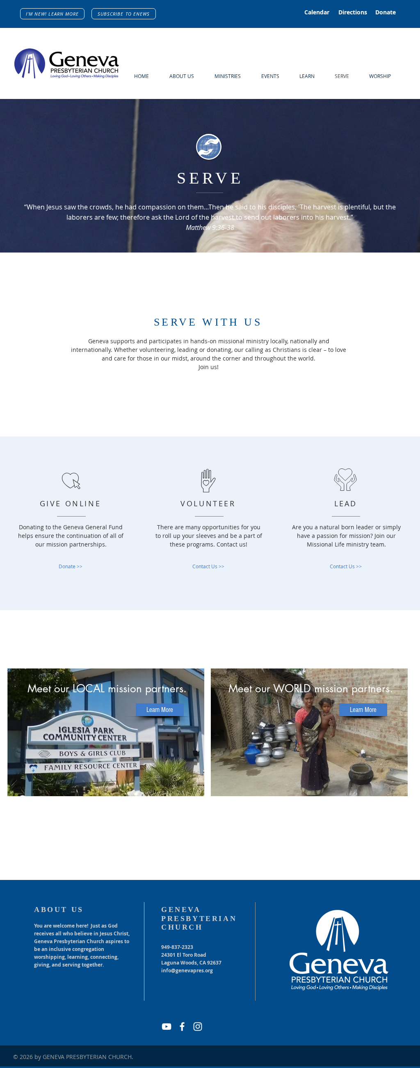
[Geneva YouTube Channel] (166, 1026)
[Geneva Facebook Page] (182, 1026)
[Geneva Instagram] (197, 1026)
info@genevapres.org (187, 970)
